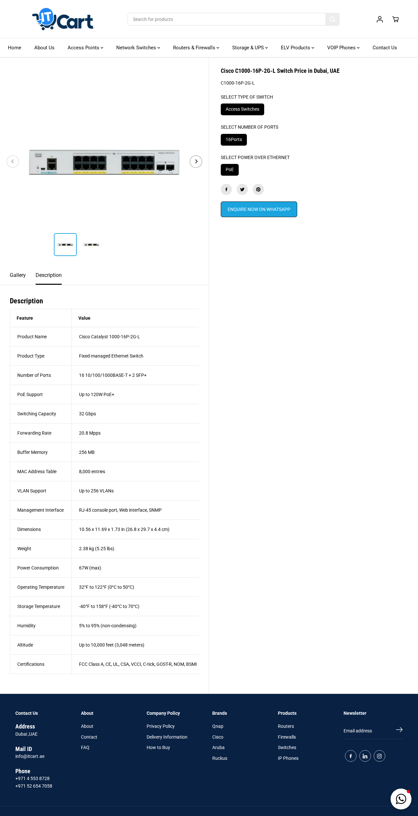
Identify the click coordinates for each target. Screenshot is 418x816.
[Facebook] (226, 189)
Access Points (84, 48)
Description (49, 275)
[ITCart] (62, 19)
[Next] (196, 161)
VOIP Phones (342, 48)
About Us (44, 48)
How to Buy (158, 747)
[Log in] (380, 19)
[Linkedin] (365, 756)
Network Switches (136, 48)
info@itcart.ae (29, 756)
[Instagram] (379, 756)
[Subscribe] (399, 731)
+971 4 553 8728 (32, 778)
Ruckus (219, 758)
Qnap (217, 726)
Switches (287, 747)
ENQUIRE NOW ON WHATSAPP (259, 209)
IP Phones (288, 758)
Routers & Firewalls (195, 48)
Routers (286, 726)
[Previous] (13, 161)
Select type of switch (247, 97)
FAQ (85, 747)
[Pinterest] (258, 189)
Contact (89, 737)
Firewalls (287, 737)
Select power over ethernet (255, 157)
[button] (401, 799)
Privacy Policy (161, 726)
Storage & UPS (248, 48)
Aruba (218, 747)
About (87, 726)
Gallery (18, 275)
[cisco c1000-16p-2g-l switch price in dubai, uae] (104, 161)
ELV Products (296, 48)
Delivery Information (167, 737)
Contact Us (385, 48)
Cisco (217, 737)
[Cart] (395, 19)
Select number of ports (249, 127)
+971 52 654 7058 (33, 786)
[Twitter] (242, 189)
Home (14, 48)
